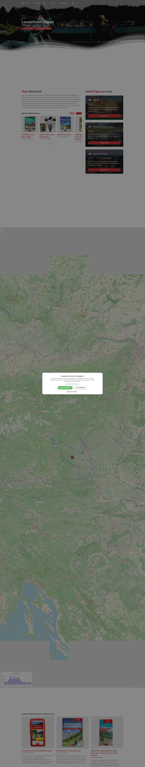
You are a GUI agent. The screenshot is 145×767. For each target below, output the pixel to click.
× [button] (101, 374)
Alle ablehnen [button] (80, 387)
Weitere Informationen (75, 381)
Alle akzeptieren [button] (65, 387)
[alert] (72, 383)
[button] (72, 384)
